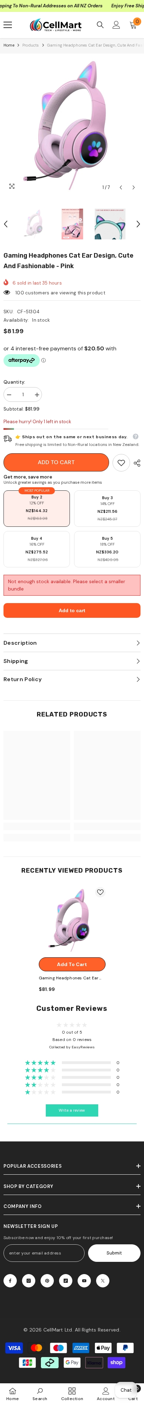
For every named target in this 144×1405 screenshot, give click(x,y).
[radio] (36, 508)
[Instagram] (28, 1280)
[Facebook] (10, 1280)
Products (30, 45)
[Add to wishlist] (100, 892)
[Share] (135, 463)
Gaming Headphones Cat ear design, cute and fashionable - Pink (71, 978)
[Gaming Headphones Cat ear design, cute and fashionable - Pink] (72, 920)
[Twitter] (102, 1280)
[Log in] (116, 25)
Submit (114, 1253)
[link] (121, 462)
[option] (72, 125)
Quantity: (14, 382)
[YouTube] (84, 1280)
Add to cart (56, 462)
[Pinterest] (47, 1280)
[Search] (100, 25)
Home (8, 45)
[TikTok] (65, 1280)
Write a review (72, 1110)
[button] (121, 187)
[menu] (7, 25)
